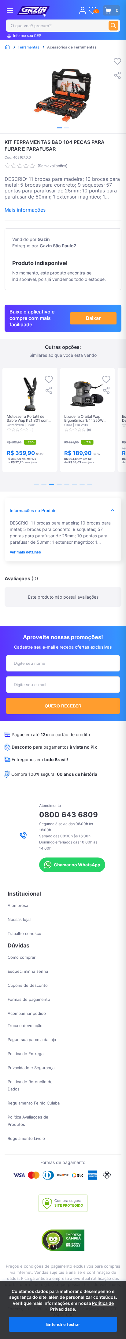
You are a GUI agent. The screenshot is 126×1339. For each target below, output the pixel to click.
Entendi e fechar (63, 1324)
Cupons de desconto (28, 985)
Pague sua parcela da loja (32, 1039)
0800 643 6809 (68, 814)
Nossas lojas (19, 919)
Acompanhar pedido (27, 1013)
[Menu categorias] (10, 10)
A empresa (18, 905)
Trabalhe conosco (24, 933)
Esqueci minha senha (28, 971)
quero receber (63, 706)
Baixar (93, 318)
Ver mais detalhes (25, 552)
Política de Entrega (25, 1053)
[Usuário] (82, 10)
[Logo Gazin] (33, 11)
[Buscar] (113, 25)
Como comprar (21, 957)
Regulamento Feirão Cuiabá (34, 1103)
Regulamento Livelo (26, 1138)
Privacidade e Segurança (31, 1067)
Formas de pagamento (29, 999)
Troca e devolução (25, 1025)
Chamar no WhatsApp (77, 864)
